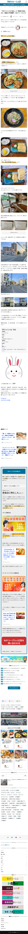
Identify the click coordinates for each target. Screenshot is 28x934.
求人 (2, 867)
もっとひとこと (14, 688)
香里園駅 (19, 818)
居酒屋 (24, 805)
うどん (3, 705)
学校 (9, 801)
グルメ (22, 16)
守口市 (14, 801)
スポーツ (10, 794)
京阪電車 (12, 796)
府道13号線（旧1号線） (7, 809)
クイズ (2, 865)
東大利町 (4, 814)
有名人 (14, 811)
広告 (2, 869)
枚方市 (9, 814)
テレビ (15, 794)
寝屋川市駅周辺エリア (21, 803)
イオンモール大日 (5, 792)
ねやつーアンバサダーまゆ (7, 706)
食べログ (3, 347)
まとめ (2, 860)
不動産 (2, 871)
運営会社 (2, 924)
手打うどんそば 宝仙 (11, 708)
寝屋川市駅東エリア (6, 805)
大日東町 (4, 801)
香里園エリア (20, 708)
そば (8, 705)
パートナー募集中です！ (5, 844)
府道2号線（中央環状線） (12, 807)
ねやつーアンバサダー (16, 705)
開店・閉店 (3, 854)
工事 (3, 807)
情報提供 (2, 852)
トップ (2, 850)
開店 (19, 816)
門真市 (10, 816)
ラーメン (21, 794)
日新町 (3, 811)
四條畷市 (18, 796)
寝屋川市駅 (12, 803)
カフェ (13, 792)
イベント (2, 863)
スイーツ (4, 794)
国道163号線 (4, 799)
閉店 (15, 816)
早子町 (8, 811)
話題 (2, 862)
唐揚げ (16, 706)
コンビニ (19, 792)
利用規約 (2, 920)
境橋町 (22, 706)
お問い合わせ (3, 928)
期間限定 (19, 811)
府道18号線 (16, 809)
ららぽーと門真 (5, 790)
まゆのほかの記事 (5, 400)
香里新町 (4, 820)
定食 (3, 708)
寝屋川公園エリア (21, 801)
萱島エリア (4, 816)
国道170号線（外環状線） (15, 799)
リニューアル (5, 796)
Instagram (3, 398)
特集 (2, 858)
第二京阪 (18, 814)
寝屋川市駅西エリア (17, 805)
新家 (22, 809)
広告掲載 (2, 926)
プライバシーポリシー (5, 922)
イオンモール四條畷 (15, 790)
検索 (25, 775)
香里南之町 (4, 818)
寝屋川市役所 (5, 803)
